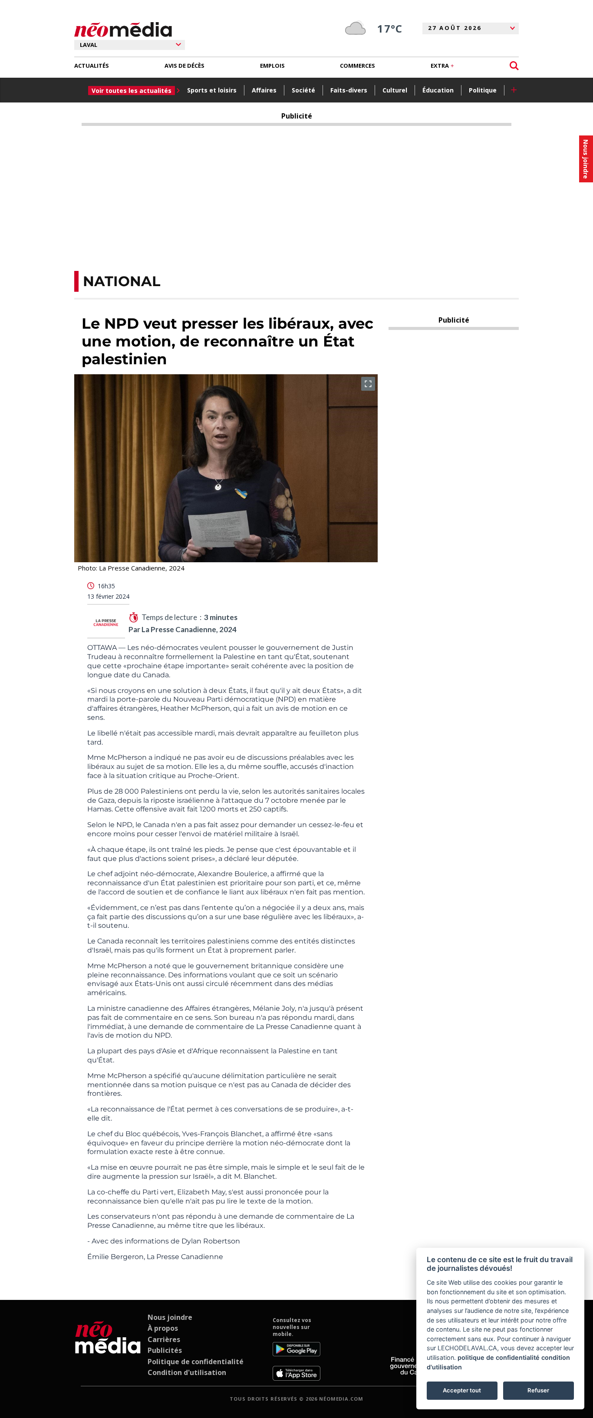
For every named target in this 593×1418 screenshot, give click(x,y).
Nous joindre (170, 1317)
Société (303, 90)
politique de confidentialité (499, 1357)
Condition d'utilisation (187, 1372)
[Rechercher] (514, 66)
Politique (483, 90)
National (121, 281)
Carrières (164, 1339)
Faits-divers (348, 90)
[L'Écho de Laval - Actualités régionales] (123, 29)
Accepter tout (462, 1390)
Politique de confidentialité (196, 1361)
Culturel (394, 90)
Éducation (438, 90)
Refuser (538, 1390)
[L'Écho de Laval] (108, 1349)
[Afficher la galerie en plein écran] (368, 383)
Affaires (264, 90)
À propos (163, 1328)
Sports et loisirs (212, 90)
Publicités (165, 1350)
